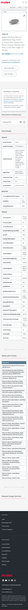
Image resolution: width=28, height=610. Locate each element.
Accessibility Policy (6, 522)
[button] (24, 15)
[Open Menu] (26, 2)
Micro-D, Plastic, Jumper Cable (11, 478)
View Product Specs (9, 68)
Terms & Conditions (7, 529)
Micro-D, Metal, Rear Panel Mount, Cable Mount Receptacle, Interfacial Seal (12, 453)
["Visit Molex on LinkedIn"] (3, 580)
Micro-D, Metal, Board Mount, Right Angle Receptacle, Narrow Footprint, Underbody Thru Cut (13, 412)
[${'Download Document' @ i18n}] (24, 122)
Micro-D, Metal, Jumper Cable (10, 457)
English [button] (13, 7)
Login (26, 7)
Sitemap (4, 604)
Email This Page (8, 74)
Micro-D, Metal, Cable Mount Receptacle (14, 448)
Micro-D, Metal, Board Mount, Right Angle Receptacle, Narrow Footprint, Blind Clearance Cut (13, 418)
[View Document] (20, 122)
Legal (3, 519)
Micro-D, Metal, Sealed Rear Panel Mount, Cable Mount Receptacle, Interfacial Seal (12, 443)
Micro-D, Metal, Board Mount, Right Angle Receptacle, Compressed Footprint (12, 406)
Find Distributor (6, 547)
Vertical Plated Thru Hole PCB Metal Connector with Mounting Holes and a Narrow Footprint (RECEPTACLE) (13, 371)
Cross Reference (6, 551)
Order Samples (6, 561)
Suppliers (4, 558)
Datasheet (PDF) (7, 122)
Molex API (4, 554)
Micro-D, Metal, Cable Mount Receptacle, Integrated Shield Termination (11, 462)
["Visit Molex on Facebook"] (12, 580)
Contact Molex (5, 544)
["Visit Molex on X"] (9, 580)
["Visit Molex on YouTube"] (6, 580)
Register (20, 7)
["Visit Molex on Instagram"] (14, 580)
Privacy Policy (5, 526)
